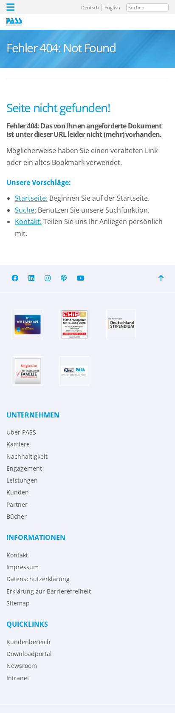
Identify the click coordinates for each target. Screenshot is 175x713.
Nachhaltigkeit (27, 456)
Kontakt (17, 555)
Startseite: (31, 198)
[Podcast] (64, 278)
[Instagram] (48, 278)
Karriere (18, 444)
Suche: (25, 210)
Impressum (22, 567)
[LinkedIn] (31, 278)
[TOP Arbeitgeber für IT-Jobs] (74, 324)
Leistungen (22, 480)
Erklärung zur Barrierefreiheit (48, 591)
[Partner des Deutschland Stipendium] (121, 324)
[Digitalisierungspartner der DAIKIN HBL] (74, 371)
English (112, 7)
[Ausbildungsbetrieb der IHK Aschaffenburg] (27, 324)
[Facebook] (14, 278)
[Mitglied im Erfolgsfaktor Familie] (27, 371)
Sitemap (18, 603)
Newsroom (21, 666)
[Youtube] (81, 278)
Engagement (24, 468)
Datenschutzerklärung (38, 579)
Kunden (17, 492)
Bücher (16, 516)
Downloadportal (29, 654)
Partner (17, 504)
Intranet (17, 678)
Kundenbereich (28, 642)
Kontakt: (28, 221)
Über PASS (21, 432)
